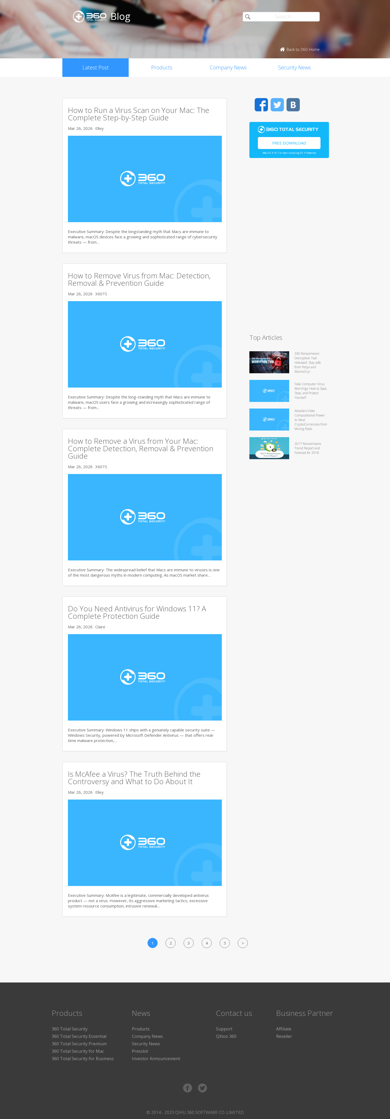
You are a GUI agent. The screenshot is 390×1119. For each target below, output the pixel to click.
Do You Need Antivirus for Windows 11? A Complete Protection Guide (137, 612)
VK (293, 104)
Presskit (140, 1051)
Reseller (284, 1036)
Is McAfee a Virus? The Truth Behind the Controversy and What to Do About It (134, 777)
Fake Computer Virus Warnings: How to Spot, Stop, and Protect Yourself (310, 391)
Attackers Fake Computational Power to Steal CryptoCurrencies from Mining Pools (310, 420)
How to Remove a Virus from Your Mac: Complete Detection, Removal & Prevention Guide (140, 448)
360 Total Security (70, 1029)
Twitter (277, 104)
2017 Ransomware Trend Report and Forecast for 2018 (307, 448)
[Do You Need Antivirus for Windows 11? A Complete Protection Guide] (145, 719)
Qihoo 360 (226, 1036)
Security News (294, 67)
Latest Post (96, 67)
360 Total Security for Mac (78, 1051)
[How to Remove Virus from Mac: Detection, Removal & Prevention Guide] (145, 386)
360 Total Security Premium (79, 1044)
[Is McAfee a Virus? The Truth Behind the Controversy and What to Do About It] (145, 884)
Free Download (289, 143)
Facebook (261, 104)
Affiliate (283, 1029)
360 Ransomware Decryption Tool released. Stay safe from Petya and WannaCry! (307, 362)
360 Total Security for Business (83, 1058)
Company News (228, 67)
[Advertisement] (289, 248)
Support (224, 1029)
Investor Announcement (156, 1058)
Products (161, 67)
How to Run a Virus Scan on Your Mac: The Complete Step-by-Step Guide (138, 113)
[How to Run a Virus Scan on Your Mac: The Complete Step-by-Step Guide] (145, 220)
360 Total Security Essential (79, 1036)
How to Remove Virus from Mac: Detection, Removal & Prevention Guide (139, 279)
